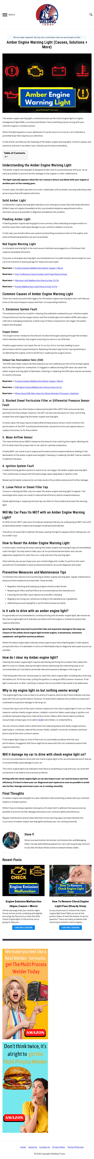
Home (23, 1147)
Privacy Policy (58, 1147)
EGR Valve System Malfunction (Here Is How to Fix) (38, 387)
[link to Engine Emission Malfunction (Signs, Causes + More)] (23, 881)
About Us (32, 1147)
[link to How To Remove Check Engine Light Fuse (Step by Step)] (70, 881)
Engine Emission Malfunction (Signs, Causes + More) (39, 268)
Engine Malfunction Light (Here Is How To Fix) (36, 286)
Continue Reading (24, 927)
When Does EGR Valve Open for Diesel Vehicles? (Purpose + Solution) (47, 393)
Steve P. (29, 834)
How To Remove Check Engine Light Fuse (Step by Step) (41, 274)
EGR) (41, 720)
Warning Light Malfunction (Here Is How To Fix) (37, 280)
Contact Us (44, 1147)
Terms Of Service (76, 1147)
